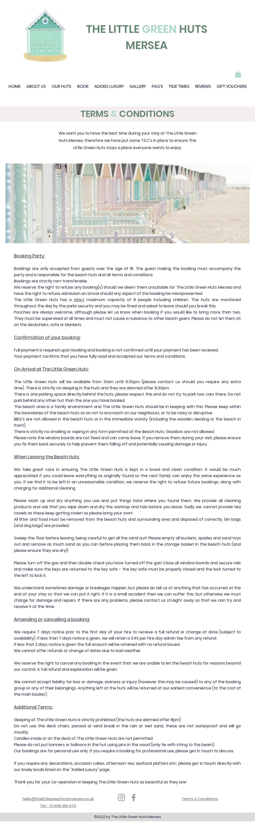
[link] (238, 74)
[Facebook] (133, 797)
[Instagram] (121, 797)
